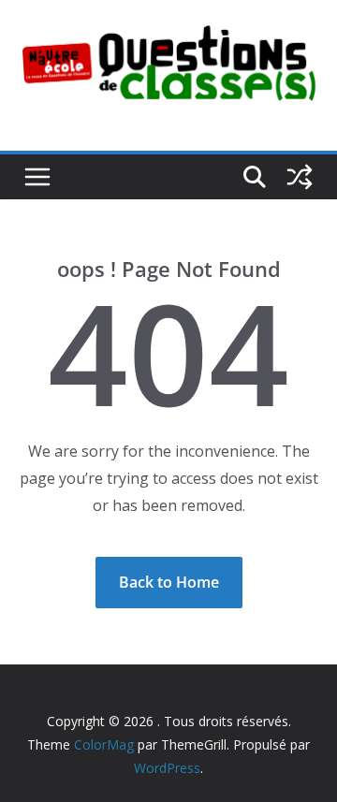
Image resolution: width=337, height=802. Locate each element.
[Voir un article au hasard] (299, 176)
